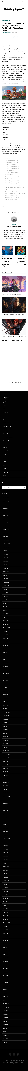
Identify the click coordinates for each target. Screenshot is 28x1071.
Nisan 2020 (5, 765)
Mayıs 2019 (5, 803)
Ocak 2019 (5, 817)
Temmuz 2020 (6, 754)
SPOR (4, 465)
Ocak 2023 (5, 649)
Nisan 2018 (5, 849)
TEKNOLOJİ (5, 472)
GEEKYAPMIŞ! (6, 430)
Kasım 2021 (6, 698)
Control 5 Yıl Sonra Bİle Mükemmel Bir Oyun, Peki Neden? (14, 337)
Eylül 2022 (5, 663)
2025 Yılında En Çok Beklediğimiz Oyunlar (12, 294)
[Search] (20, 1)
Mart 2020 (5, 768)
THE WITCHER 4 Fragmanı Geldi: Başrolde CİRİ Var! (13, 315)
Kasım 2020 (6, 740)
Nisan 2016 (5, 933)
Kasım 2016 (6, 908)
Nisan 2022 (5, 680)
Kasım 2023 (6, 613)
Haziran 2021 (6, 715)
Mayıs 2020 (5, 761)
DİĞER (4, 405)
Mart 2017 (5, 894)
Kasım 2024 (6, 571)
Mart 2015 (5, 979)
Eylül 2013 (5, 1042)
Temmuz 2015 (6, 965)
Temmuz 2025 (6, 543)
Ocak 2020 (5, 775)
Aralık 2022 (5, 652)
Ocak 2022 (5, 691)
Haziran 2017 (6, 884)
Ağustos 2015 (6, 961)
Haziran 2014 (6, 1010)
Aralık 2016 (5, 905)
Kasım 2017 (6, 866)
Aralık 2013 (5, 1031)
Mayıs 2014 (5, 1014)
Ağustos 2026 (6, 498)
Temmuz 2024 (6, 585)
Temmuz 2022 (6, 670)
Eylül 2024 (5, 578)
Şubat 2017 (5, 898)
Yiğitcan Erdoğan (7, 32)
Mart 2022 (5, 684)
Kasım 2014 (6, 993)
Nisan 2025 (5, 554)
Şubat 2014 (5, 1024)
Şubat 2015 (5, 982)
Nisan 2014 (5, 1017)
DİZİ (4, 409)
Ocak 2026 (5, 522)
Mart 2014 (5, 1021)
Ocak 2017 (5, 901)
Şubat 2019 (5, 814)
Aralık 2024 (5, 568)
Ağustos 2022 (6, 666)
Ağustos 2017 (6, 877)
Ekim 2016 (5, 912)
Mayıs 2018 (5, 845)
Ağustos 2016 (6, 919)
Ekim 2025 (5, 533)
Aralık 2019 (5, 779)
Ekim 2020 (5, 743)
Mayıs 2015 (5, 972)
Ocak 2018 (5, 859)
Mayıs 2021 (5, 719)
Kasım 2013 (6, 1035)
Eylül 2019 (5, 789)
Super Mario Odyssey (13, 212)
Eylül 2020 (5, 747)
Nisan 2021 (5, 722)
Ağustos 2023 (6, 624)
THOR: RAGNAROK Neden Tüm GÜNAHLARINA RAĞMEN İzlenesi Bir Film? (21, 261)
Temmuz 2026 (6, 501)
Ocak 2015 (5, 986)
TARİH (4, 468)
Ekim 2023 (5, 617)
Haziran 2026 (6, 505)
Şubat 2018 (5, 856)
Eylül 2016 (5, 915)
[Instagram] (18, 1054)
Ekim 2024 (5, 575)
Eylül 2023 (5, 620)
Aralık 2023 (5, 610)
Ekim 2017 (5, 870)
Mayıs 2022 (5, 677)
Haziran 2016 (6, 926)
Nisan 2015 (5, 975)
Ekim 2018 (5, 828)
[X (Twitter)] (14, 1054)
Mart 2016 (5, 937)
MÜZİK (4, 454)
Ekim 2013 (5, 1038)
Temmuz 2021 (6, 712)
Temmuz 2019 (6, 796)
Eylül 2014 (5, 1000)
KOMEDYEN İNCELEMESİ (9, 437)
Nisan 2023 (5, 638)
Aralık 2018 (5, 821)
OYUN (8, 20)
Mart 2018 (5, 852)
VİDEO (4, 475)
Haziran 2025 (6, 547)
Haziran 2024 (6, 589)
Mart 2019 (5, 810)
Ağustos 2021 (6, 708)
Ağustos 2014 (6, 1003)
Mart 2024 (5, 599)
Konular (5, 444)
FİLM (4, 419)
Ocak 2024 (5, 606)
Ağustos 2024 (6, 582)
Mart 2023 (5, 642)
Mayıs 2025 (5, 550)
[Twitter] (16, 36)
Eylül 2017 (5, 873)
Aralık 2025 (5, 526)
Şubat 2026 (5, 519)
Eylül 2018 (5, 831)
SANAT (4, 461)
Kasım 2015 (6, 951)
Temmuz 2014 (6, 1007)
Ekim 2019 (5, 786)
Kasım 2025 (6, 529)
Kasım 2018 (6, 824)
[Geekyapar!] (14, 9)
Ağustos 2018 (6, 835)
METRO (3, 20)
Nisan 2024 (5, 596)
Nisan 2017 (5, 891)
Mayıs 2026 (5, 508)
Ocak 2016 (5, 944)
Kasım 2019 (6, 782)
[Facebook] (12, 36)
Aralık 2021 (5, 694)
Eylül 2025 (5, 536)
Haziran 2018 (6, 842)
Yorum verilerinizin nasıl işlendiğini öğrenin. (11, 382)
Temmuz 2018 (6, 838)
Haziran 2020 (6, 757)
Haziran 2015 (6, 968)
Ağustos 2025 (6, 540)
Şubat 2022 (5, 687)
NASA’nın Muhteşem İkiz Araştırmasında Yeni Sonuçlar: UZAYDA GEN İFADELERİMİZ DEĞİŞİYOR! (7, 262)
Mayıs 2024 (5, 592)
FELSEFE (5, 416)
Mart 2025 (5, 557)
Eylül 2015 (5, 958)
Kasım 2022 (6, 656)
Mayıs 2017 (5, 887)
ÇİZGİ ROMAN (6, 402)
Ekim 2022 (5, 659)
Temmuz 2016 (6, 922)
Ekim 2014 (5, 996)
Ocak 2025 (5, 564)
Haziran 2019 (6, 800)
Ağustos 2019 (6, 793)
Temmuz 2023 (6, 627)
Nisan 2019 (5, 807)
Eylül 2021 (5, 705)
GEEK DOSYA (6, 423)
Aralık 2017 (5, 863)
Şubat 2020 (5, 771)
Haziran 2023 (6, 631)
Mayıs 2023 (5, 635)
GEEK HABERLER (7, 426)
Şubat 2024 (5, 603)
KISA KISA (5, 433)
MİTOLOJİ (5, 451)
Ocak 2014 (5, 1028)
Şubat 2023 (5, 645)
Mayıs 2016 (5, 930)
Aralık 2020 (5, 736)
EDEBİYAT (5, 412)
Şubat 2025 (5, 561)
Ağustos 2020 (6, 750)
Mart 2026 (5, 515)
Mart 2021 (5, 726)
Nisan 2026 (5, 512)
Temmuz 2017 (6, 880)
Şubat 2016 (5, 940)
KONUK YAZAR (6, 440)
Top (14, 1068)
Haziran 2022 (6, 673)
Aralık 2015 (5, 947)
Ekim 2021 (5, 701)
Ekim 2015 (5, 954)
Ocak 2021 (5, 733)
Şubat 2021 (5, 729)
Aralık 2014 (5, 989)
